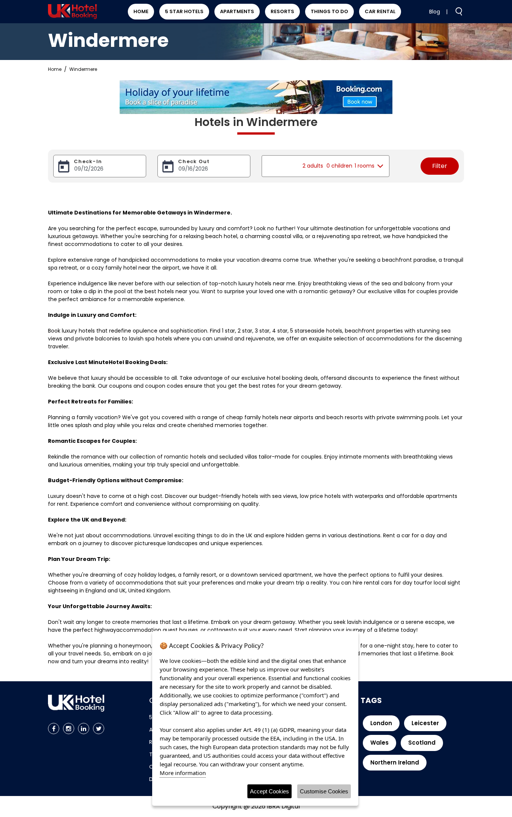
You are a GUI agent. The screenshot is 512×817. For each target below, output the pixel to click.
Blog (434, 11)
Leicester (425, 723)
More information (183, 773)
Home (54, 69)
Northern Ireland (394, 762)
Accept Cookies (269, 791)
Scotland (422, 743)
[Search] (456, 11)
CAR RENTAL (380, 11)
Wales (379, 743)
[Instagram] (68, 728)
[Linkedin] (83, 728)
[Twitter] (98, 728)
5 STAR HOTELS (184, 11)
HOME (140, 11)
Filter (439, 166)
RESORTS (282, 11)
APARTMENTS (237, 11)
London (381, 723)
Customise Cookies (324, 791)
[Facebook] (53, 728)
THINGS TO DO (329, 11)
